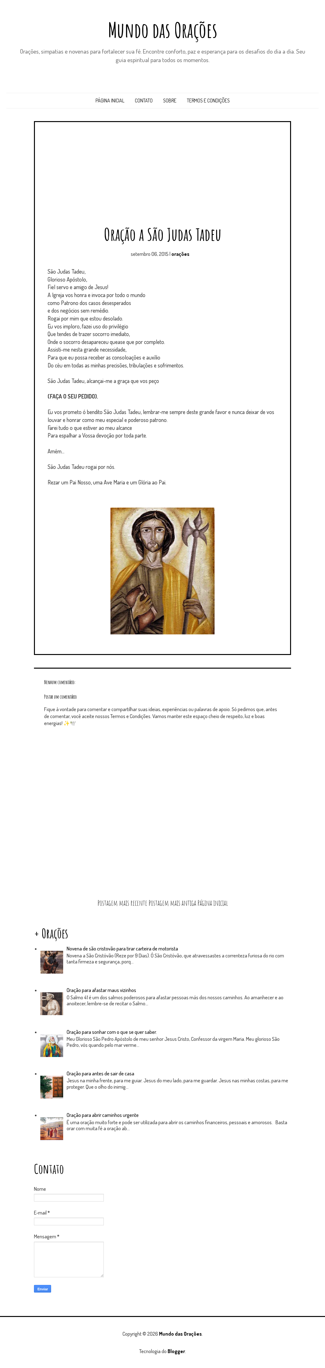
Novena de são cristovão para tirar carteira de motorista (122, 948)
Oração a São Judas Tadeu (162, 234)
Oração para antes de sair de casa (100, 1073)
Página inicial (110, 100)
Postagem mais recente (122, 903)
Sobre (169, 100)
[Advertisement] (162, 176)
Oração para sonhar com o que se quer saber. (112, 1032)
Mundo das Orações (162, 30)
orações (180, 254)
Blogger (176, 1351)
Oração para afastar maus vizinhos (101, 990)
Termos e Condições (208, 100)
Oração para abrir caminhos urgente (103, 1115)
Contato (144, 100)
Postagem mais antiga (172, 903)
